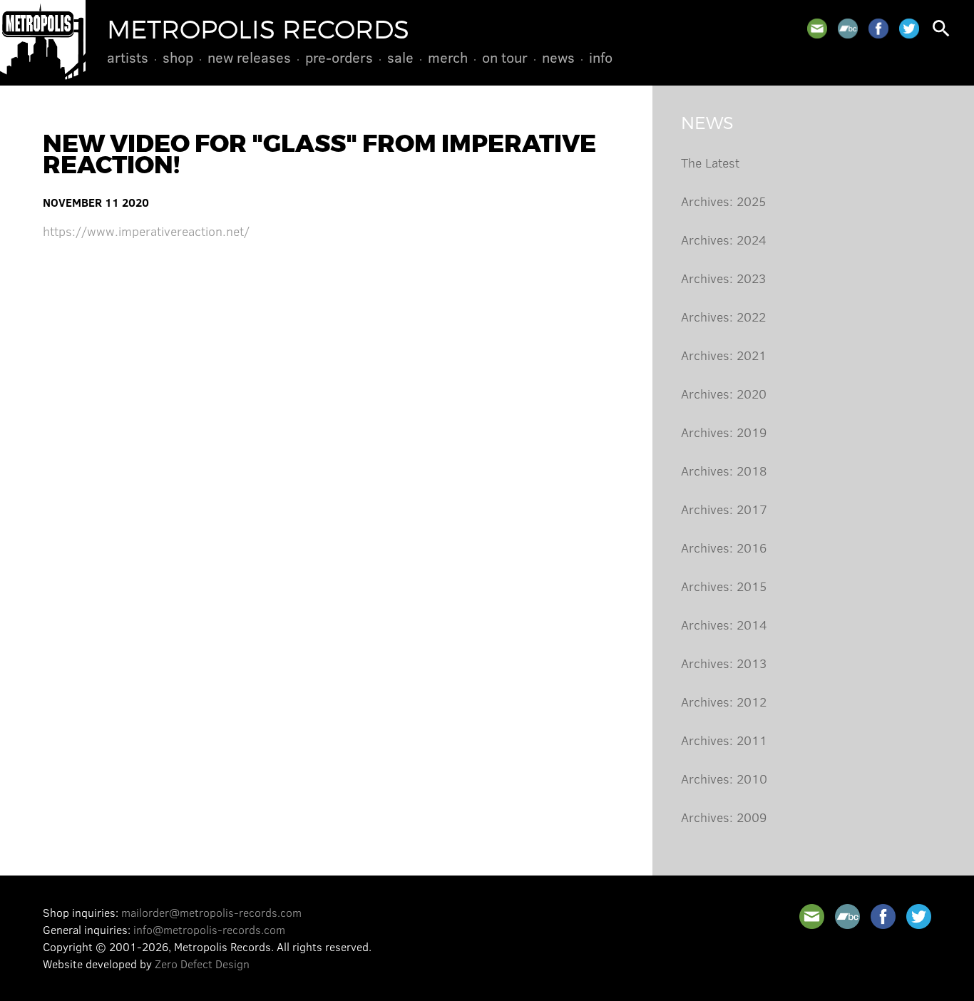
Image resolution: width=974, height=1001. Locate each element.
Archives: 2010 (724, 778)
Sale (400, 57)
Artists (127, 57)
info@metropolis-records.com (209, 929)
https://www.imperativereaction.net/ (146, 231)
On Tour (505, 57)
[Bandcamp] (848, 28)
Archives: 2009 (724, 817)
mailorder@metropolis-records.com (211, 912)
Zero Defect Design (202, 963)
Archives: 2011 (724, 740)
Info (600, 57)
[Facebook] (878, 28)
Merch (448, 57)
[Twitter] (909, 28)
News (558, 57)
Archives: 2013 (724, 663)
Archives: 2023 (723, 278)
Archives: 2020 (724, 393)
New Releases (249, 57)
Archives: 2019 (724, 432)
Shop (178, 57)
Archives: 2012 (724, 701)
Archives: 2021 (724, 355)
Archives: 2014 (724, 624)
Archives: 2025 (723, 201)
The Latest (710, 162)
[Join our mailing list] (817, 28)
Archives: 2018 (724, 470)
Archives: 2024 (724, 239)
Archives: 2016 (724, 547)
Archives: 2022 (723, 316)
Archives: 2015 (724, 586)
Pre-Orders (339, 57)
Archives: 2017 (724, 509)
